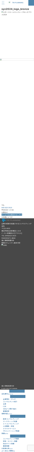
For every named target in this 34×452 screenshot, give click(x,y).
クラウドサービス (9, 428)
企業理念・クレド (9, 399)
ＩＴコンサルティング (11, 424)
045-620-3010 (7, 207)
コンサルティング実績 (11, 439)
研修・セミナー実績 (10, 441)
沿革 (4, 404)
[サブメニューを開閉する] (17, 396)
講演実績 (6, 446)
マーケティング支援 (10, 421)
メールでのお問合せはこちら (12, 215)
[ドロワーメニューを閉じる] (17, 391)
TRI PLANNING (13, 388)
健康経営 (6, 411)
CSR (4, 406)
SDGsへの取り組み (10, 409)
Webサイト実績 (8, 443)
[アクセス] (18, 233)
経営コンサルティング (11, 419)
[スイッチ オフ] (31, 2)
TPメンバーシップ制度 (11, 431)
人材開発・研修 (8, 426)
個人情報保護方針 (8, 240)
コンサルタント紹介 (10, 401)
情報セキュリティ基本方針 (11, 243)
